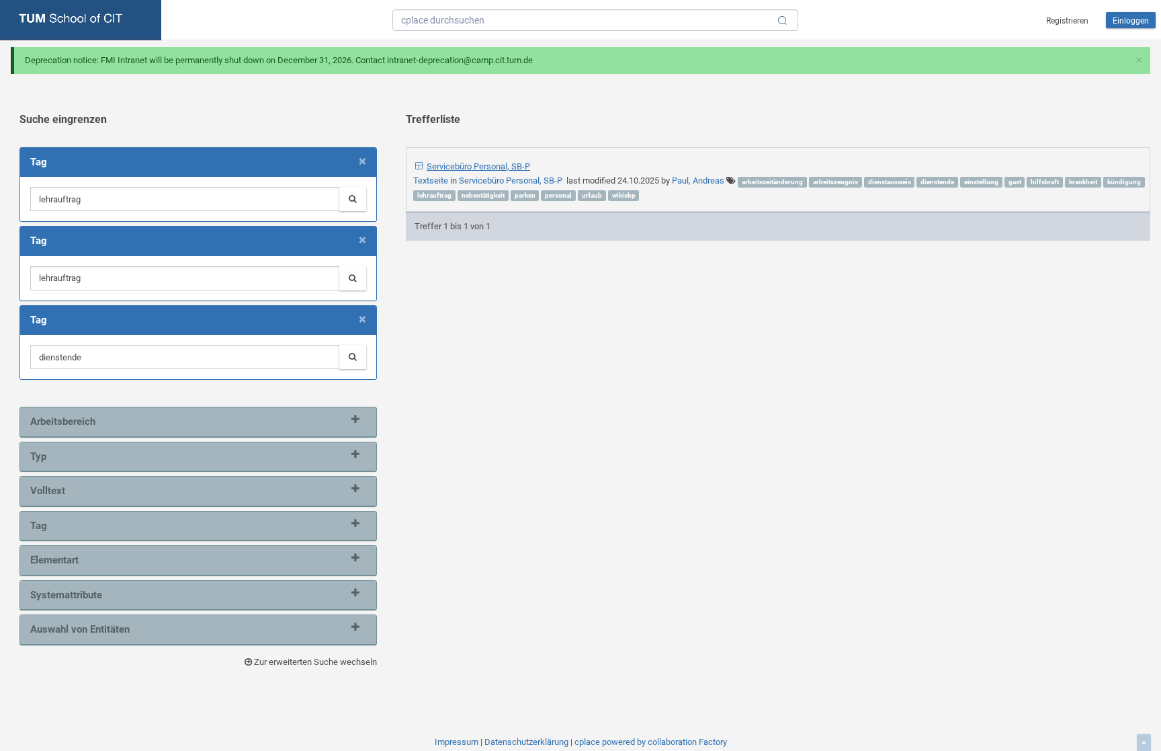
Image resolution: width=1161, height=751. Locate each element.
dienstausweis (889, 182)
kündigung (1124, 182)
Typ (38, 456)
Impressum (456, 742)
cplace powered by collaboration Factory (650, 742)
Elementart (54, 560)
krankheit (1083, 182)
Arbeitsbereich (62, 422)
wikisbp (624, 195)
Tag (38, 526)
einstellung (981, 182)
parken (525, 195)
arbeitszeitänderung (772, 182)
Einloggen (1131, 21)
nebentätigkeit (483, 195)
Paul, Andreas (698, 180)
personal (558, 195)
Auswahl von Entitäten (80, 629)
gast (1014, 182)
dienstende (937, 182)
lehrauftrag (434, 195)
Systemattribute (66, 595)
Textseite (431, 180)
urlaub (592, 195)
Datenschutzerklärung (526, 742)
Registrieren (1067, 21)
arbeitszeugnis (835, 182)
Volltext (47, 491)
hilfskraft (1045, 182)
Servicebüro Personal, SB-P (478, 166)
